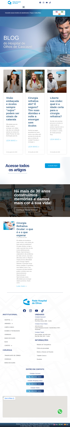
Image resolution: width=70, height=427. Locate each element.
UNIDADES (8, 323)
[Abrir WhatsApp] (60, 411)
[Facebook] (40, 2)
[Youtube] (46, 2)
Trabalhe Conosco (41, 355)
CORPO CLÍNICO (9, 327)
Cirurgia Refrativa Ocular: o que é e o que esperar (24, 229)
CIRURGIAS (8, 334)
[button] (23, 7)
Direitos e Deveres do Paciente (45, 352)
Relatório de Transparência (44, 344)
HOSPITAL (7, 320)
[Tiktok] (50, 2)
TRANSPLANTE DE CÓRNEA (13, 355)
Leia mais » (11, 140)
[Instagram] (43, 2)
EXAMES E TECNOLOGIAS (12, 331)
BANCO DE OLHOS (10, 338)
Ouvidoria (39, 359)
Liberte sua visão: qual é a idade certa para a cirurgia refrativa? (57, 107)
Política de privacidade (43, 348)
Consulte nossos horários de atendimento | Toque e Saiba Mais (23, 13)
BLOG (6, 342)
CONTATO (7, 345)
